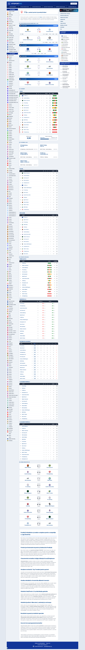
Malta (10, 315)
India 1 (10, 250)
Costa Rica (10, 180)
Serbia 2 (10, 377)
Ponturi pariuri (13, 6)
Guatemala (11, 247)
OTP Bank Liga (11, 35)
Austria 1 (10, 104)
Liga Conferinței (11, 47)
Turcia (10, 414)
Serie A (10, 16)
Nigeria (10, 325)
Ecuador (10, 193)
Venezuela (11, 430)
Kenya (10, 290)
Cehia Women (11, 156)
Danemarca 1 (11, 186)
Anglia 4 (10, 69)
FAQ (61, 29)
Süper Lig (10, 23)
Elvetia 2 (10, 201)
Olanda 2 (10, 337)
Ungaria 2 (10, 423)
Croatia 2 (10, 184)
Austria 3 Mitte (11, 107)
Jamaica (10, 280)
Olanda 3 (10, 339)
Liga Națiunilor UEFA (12, 49)
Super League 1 (11, 42)
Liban (10, 299)
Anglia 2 (10, 65)
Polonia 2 (10, 351)
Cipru (10, 166)
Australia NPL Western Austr (13, 102)
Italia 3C (10, 278)
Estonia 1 (10, 203)
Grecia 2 (10, 245)
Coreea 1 (10, 177)
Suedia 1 (10, 398)
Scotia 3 (10, 372)
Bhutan (10, 123)
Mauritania (11, 318)
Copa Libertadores (12, 173)
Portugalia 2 (11, 355)
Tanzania (10, 407)
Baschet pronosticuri (48, 6)
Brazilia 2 (10, 133)
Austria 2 (10, 105)
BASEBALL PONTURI (63, 25)
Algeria (10, 58)
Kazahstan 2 (11, 287)
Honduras (10, 248)
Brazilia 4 (10, 137)
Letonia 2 (10, 297)
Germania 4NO (11, 234)
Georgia (10, 224)
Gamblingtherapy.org (48, 646)
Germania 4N (11, 233)
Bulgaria (10, 140)
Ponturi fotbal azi (72, 6)
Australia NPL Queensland (13, 95)
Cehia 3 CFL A (11, 149)
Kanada (10, 283)
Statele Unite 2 (11, 393)
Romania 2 (10, 362)
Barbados (10, 118)
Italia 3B (10, 276)
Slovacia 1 (10, 381)
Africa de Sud (11, 55)
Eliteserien (11, 40)
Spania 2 (10, 388)
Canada (10, 144)
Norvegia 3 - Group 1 (12, 330)
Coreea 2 (10, 179)
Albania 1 (10, 57)
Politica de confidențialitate (40, 643)
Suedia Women (11, 405)
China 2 (10, 165)
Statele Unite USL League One (13, 395)
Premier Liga (11, 37)
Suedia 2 (10, 400)
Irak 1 (10, 259)
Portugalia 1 (11, 353)
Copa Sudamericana (12, 175)
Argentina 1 (11, 81)
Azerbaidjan (11, 112)
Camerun (10, 142)
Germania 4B (11, 231)
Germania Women (12, 240)
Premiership (11, 30)
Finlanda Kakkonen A (12, 212)
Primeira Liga (11, 21)
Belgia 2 (10, 121)
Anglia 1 (10, 64)
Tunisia (10, 412)
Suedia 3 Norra (11, 402)
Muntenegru (11, 323)
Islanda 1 (10, 264)
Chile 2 (10, 161)
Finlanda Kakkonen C (12, 215)
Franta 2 (10, 219)
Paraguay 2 (11, 344)
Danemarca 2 (11, 187)
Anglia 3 (10, 67)
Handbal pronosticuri (60, 6)
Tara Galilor (11, 409)
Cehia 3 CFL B (11, 151)
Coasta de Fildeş (11, 168)
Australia (10, 88)
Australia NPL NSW (12, 93)
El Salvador (11, 198)
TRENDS (61, 21)
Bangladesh (11, 116)
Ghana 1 (10, 241)
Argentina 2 (11, 83)
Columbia (10, 170)
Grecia (10, 243)
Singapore (10, 379)
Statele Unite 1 (11, 391)
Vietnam (10, 431)
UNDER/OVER (62, 19)
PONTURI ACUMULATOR (64, 15)
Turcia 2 (10, 416)
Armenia (10, 86)
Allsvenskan (11, 39)
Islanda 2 (10, 266)
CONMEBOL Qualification (13, 51)
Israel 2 (10, 269)
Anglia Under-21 (11, 76)
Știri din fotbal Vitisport (65, 13)
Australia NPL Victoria (12, 100)
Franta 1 (10, 217)
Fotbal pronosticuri (24, 6)
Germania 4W (11, 238)
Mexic (10, 320)
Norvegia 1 (11, 327)
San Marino (11, 367)
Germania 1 (11, 226)
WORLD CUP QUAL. (12, 438)
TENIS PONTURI (63, 23)
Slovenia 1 (10, 384)
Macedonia (11, 309)
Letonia (10, 295)
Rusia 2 (10, 365)
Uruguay (10, 424)
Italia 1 (10, 271)
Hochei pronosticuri (36, 6)
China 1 (10, 163)
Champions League (12, 44)
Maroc (10, 316)
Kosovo (10, 292)
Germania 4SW (11, 236)
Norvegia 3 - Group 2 (12, 332)
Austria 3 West (11, 111)
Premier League (11, 11)
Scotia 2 (10, 370)
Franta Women (11, 222)
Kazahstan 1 (11, 285)
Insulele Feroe (11, 255)
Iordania (10, 257)
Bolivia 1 (10, 126)
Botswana (10, 130)
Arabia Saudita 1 (11, 79)
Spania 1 (10, 386)
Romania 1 (10, 360)
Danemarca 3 (11, 189)
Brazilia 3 (10, 135)
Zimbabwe (10, 440)
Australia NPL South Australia (13, 97)
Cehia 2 (10, 147)
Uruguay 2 (10, 426)
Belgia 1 (10, 119)
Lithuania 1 (11, 306)
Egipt (10, 196)
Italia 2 (10, 273)
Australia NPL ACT (12, 90)
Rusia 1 (10, 363)
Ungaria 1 (10, 421)
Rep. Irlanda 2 (11, 358)
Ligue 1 (10, 18)
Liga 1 (10, 32)
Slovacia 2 (10, 383)
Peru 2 (10, 348)
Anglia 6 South (11, 74)
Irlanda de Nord (11, 262)
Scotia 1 (10, 369)
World (10, 433)
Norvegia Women (12, 334)
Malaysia (10, 311)
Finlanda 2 (10, 208)
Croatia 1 (10, 182)
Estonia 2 (10, 205)
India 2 (10, 252)
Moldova (10, 322)
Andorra (10, 62)
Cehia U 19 (11, 154)
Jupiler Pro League (12, 25)
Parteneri (62, 27)
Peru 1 (10, 346)
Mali (9, 313)
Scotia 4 (10, 374)
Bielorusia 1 (11, 125)
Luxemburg (11, 308)
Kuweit (10, 294)
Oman (10, 341)
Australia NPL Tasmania (13, 98)
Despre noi (48, 643)
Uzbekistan (11, 428)
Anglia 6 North (11, 72)
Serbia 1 (10, 376)
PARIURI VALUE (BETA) (64, 17)
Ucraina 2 (10, 419)
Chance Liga (11, 28)
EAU (9, 191)
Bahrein (10, 114)
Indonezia (10, 254)
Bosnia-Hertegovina (12, 128)
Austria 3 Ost (11, 109)
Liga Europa (11, 46)
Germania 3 (11, 229)
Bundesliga (11, 14)
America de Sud (11, 60)
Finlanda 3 (10, 210)
